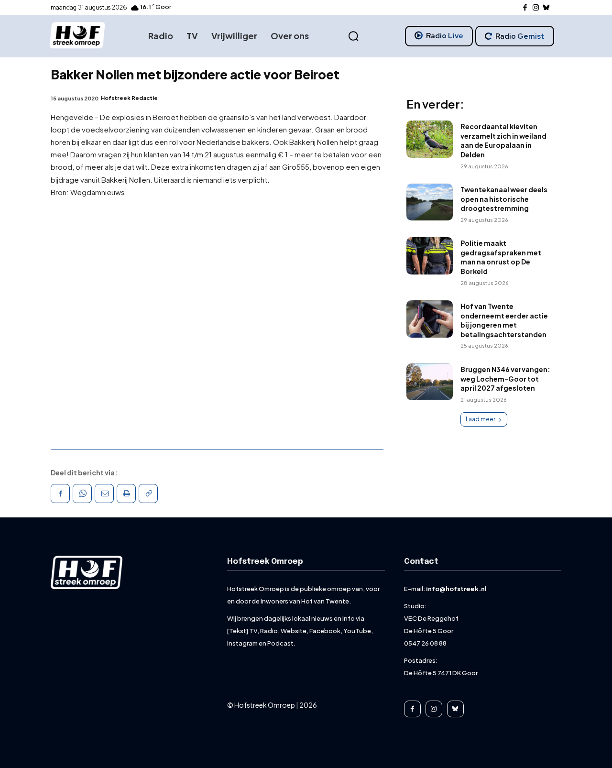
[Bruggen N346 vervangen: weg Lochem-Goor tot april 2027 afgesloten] (429, 382)
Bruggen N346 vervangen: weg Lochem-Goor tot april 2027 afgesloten (505, 378)
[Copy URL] (148, 493)
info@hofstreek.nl (456, 588)
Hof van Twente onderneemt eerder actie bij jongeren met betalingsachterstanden (504, 320)
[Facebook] (525, 7)
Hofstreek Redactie (129, 98)
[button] (353, 36)
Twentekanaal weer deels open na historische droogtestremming (503, 198)
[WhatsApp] (82, 493)
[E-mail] (104, 493)
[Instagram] (535, 7)
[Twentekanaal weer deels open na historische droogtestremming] (429, 202)
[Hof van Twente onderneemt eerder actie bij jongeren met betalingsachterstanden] (429, 319)
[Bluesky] (546, 7)
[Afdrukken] (126, 493)
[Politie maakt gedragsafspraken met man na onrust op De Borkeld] (429, 255)
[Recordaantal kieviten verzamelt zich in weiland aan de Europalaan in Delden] (429, 139)
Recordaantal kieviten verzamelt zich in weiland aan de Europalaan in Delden (503, 140)
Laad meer (480, 419)
